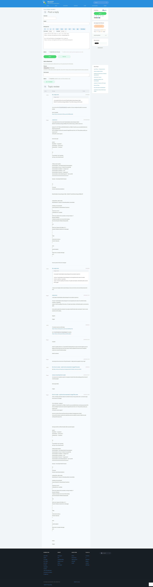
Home (48, 5)
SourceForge (74, 557)
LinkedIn (87, 563)
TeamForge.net (74, 559)
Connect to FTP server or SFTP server (100, 83)
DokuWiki (73, 561)
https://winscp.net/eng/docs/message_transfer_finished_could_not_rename (67, 369)
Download (76, 5)
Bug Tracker (60, 565)
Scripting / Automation (51, 9)
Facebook (87, 555)
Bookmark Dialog (96, 85)
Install (85, 5)
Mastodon (87, 559)
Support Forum (60, 561)
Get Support (60, 555)
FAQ (58, 557)
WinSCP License (77, 581)
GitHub (73, 555)
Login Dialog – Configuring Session (99, 69)
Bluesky (87, 561)
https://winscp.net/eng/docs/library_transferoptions (61, 333)
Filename (45, 66)
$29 (96, 15)
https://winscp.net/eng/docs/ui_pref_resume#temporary (62, 328)
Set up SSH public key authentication (99, 87)
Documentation (95, 5)
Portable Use (46, 574)
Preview (64, 56)
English (104, 553)
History (59, 563)
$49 (98, 15)
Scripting (45, 568)
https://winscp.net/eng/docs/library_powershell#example (62, 114)
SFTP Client (46, 561)
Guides (45, 557)
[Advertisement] (100, 55)
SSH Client (45, 563)
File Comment (46, 72)
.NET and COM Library (48, 570)
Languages (46, 566)
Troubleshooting (61, 559)
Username (45, 15)
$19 (94, 15)
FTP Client (45, 559)
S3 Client (45, 565)
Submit (50, 56)
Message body (46, 26)
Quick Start (45, 555)
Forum (105, 5)
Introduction (65, 5)
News (56, 5)
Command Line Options (48, 572)
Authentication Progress (97, 77)
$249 (103, 15)
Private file (60, 78)
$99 (100, 15)
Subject (45, 21)
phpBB (73, 563)
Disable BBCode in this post (55, 52)
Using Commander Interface (98, 71)
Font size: (58, 31)
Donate (100, 13)
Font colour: (46, 31)
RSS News (87, 565)
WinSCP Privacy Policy (48, 584)
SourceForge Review (97, 35)
